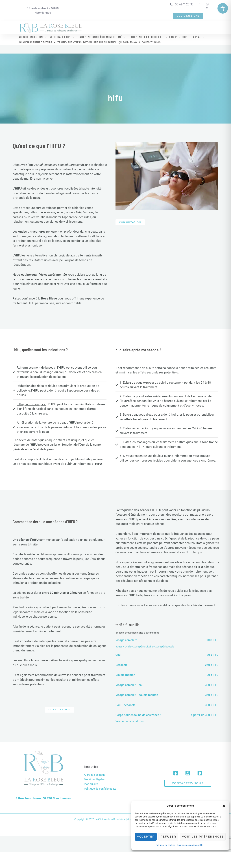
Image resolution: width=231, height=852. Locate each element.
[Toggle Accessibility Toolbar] (222, 8)
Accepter (146, 836)
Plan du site (91, 784)
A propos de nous (94, 774)
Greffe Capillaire (59, 37)
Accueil (23, 37)
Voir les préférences (203, 836)
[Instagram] (187, 773)
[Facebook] (175, 773)
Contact (147, 42)
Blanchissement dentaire (35, 42)
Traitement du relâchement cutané (99, 37)
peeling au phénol (105, 42)
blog (157, 42)
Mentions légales (94, 779)
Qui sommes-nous (129, 42)
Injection (36, 37)
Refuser (168, 836)
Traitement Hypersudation (74, 42)
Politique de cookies (165, 845)
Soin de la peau (191, 37)
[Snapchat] (199, 773)
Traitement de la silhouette (145, 37)
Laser (173, 37)
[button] (224, 806)
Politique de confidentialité (190, 845)
